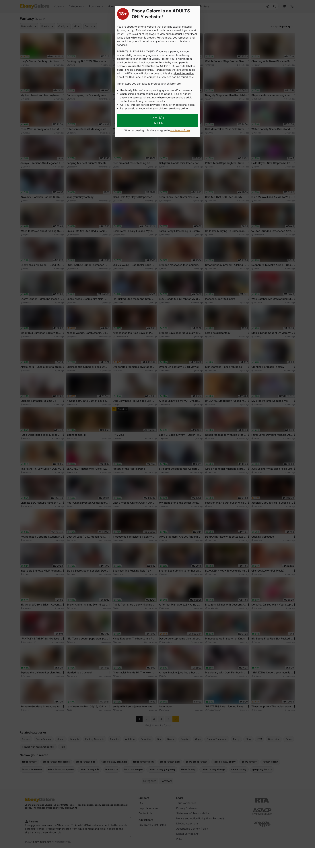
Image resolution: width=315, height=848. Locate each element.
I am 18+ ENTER (157, 120)
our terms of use (180, 130)
